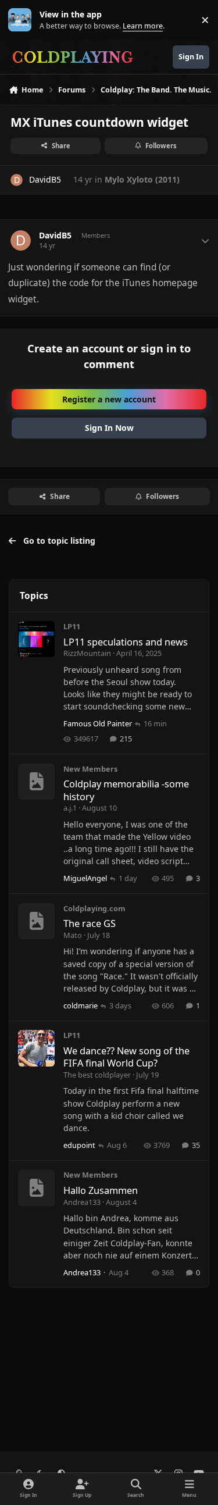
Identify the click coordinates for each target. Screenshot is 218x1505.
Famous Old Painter (97, 723)
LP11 (71, 626)
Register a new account (109, 399)
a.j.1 (70, 808)
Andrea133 (82, 1202)
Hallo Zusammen (100, 1190)
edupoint (79, 1145)
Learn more (22, 20)
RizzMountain (87, 653)
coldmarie (80, 1005)
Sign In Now (109, 427)
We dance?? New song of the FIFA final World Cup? (126, 1056)
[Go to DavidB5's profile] (16, 180)
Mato (72, 935)
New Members (90, 769)
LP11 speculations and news (125, 641)
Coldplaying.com (94, 908)
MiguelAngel (85, 878)
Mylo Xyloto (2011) (142, 179)
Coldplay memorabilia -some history (126, 790)
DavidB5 (45, 179)
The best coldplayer (97, 1074)
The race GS (89, 923)
